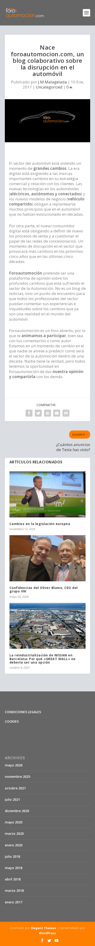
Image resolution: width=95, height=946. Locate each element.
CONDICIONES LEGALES (23, 712)
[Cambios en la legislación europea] (47, 494)
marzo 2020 (14, 833)
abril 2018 (13, 879)
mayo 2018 (13, 868)
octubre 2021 (15, 788)
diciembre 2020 (17, 811)
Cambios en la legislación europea (39, 524)
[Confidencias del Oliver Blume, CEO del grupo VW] (47, 558)
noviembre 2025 (17, 776)
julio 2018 (12, 856)
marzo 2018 (14, 890)
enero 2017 (13, 902)
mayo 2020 (13, 822)
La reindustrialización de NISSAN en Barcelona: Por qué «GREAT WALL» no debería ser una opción (42, 658)
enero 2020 (13, 845)
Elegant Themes (43, 928)
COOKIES (12, 721)
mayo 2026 (13, 765)
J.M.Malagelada (52, 82)
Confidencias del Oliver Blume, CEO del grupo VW (43, 589)
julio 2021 (12, 799)
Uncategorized (49, 87)
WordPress (47, 933)
